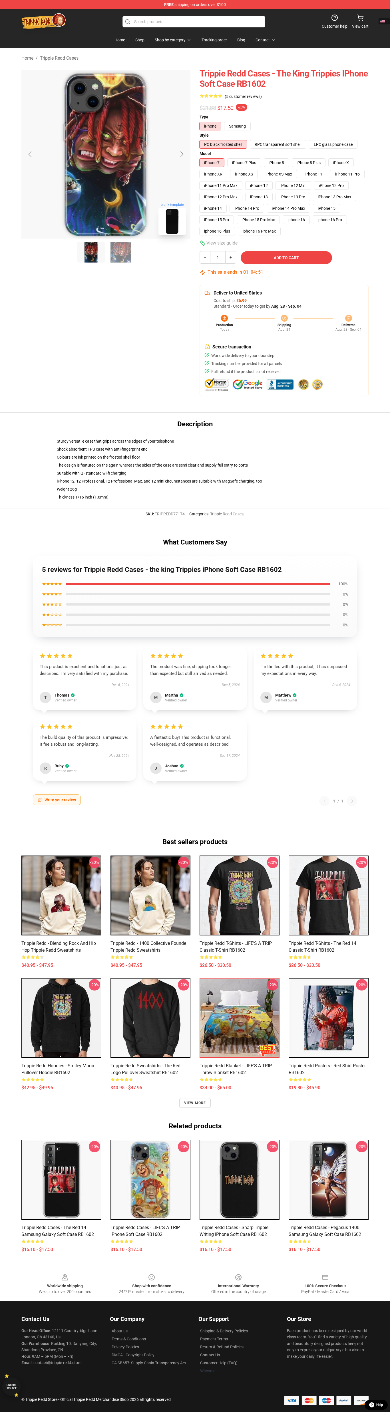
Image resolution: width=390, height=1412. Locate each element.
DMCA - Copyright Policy (133, 1355)
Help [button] (379, 1405)
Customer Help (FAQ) (219, 1363)
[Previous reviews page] (324, 801)
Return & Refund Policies (222, 1347)
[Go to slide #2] (120, 252)
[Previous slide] (30, 154)
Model (205, 153)
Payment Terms (214, 1339)
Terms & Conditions (129, 1339)
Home (27, 58)
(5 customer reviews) (243, 96)
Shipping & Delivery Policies (224, 1331)
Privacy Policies (125, 1347)
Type (204, 117)
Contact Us (210, 1355)
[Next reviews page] (352, 801)
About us (120, 1331)
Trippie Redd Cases (59, 58)
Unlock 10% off (12, 1387)
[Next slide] (182, 154)
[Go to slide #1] (91, 252)
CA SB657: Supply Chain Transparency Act (149, 1363)
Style (204, 135)
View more (195, 1103)
